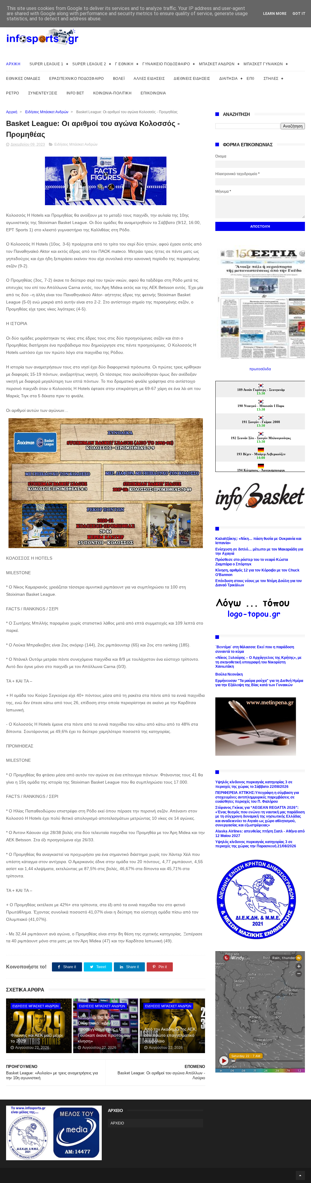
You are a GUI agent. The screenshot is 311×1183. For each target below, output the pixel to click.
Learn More (274, 14)
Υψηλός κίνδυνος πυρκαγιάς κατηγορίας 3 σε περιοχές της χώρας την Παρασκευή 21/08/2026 (255, 844)
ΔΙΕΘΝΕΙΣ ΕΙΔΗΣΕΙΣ (192, 78)
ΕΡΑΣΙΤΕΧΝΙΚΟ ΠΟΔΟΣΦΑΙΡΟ (76, 78)
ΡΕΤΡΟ (12, 93)
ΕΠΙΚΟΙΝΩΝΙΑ (153, 93)
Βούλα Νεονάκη (229, 674)
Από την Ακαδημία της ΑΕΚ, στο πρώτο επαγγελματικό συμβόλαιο (170, 1035)
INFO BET (75, 93)
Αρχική (11, 112)
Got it (299, 14)
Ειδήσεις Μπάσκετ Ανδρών (46, 112)
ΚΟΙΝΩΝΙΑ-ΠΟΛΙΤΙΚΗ (112, 93)
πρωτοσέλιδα (260, 369)
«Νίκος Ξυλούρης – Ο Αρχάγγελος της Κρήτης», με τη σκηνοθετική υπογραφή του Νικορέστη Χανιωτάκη (258, 662)
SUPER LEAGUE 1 (46, 64)
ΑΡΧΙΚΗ (13, 64)
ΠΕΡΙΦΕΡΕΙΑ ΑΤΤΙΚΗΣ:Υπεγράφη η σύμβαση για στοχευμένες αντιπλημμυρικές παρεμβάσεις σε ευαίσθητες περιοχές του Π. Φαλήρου (257, 797)
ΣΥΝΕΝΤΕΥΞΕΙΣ (42, 93)
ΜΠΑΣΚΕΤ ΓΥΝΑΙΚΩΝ (263, 64)
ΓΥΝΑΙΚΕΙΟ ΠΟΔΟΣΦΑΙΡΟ (166, 64)
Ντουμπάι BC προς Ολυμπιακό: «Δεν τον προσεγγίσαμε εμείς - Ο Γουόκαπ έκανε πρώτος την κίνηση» (104, 1029)
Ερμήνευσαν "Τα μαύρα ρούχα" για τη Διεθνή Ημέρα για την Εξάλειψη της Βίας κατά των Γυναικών (259, 683)
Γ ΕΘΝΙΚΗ (124, 64)
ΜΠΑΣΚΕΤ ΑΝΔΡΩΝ (216, 64)
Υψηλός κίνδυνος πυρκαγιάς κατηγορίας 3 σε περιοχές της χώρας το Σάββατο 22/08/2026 (253, 784)
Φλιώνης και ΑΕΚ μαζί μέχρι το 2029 (37, 1038)
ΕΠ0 (251, 78)
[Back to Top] (300, 1175)
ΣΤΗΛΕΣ (271, 78)
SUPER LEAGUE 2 (89, 64)
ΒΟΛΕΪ (119, 78)
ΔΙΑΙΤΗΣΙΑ (228, 78)
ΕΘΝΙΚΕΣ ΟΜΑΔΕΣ (23, 78)
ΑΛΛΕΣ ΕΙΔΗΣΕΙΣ (149, 78)
